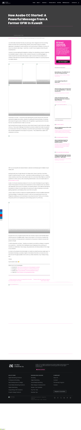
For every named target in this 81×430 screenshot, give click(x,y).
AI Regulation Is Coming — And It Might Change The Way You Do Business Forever (61, 345)
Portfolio (59, 2)
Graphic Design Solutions (14, 392)
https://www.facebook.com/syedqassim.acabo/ (28, 267)
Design (68, 75)
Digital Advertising (12, 387)
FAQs (41, 399)
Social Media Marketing (36, 382)
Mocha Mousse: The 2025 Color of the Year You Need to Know (62, 72)
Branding (57, 75)
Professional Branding (13, 380)
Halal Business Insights (64, 146)
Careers (56, 385)
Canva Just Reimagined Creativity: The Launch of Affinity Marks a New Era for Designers (39, 346)
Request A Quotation (60, 391)
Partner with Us (52, 2)
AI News (56, 158)
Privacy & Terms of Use (35, 399)
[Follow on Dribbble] (70, 398)
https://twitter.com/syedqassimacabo (26, 272)
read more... (12, 333)
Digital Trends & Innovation (64, 131)
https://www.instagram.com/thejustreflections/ (28, 269)
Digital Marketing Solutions (15, 377)
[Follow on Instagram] (55, 398)
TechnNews (61, 160)
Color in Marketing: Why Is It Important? (61, 81)
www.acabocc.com (13, 180)
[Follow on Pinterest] (67, 398)
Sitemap (44, 399)
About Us (56, 377)
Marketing (61, 84)
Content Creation (62, 75)
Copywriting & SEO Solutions (15, 390)
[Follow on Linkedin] (64, 398)
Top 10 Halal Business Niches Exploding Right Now (17, 345)
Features (52, 31)
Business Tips (34, 392)
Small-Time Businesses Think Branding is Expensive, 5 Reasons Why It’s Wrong (62, 99)
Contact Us (74, 2)
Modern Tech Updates (36, 387)
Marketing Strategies (66, 132)
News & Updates (66, 84)
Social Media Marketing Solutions (16, 385)
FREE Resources (65, 2)
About (38, 2)
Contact (56, 380)
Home (34, 2)
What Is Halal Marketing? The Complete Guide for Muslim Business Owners (61, 141)
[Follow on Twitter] (61, 398)
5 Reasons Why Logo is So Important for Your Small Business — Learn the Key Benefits (63, 90)
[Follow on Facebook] (58, 398)
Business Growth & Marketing (61, 130)
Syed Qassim (20, 28)
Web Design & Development (38, 385)
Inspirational (59, 31)
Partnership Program (59, 382)
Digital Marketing (35, 380)
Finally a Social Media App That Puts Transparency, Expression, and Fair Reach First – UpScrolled (63, 156)
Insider (55, 31)
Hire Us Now (41, 369)
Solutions (44, 2)
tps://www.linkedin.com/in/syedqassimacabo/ (27, 270)
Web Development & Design (15, 382)
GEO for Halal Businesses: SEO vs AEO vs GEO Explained (63, 128)
